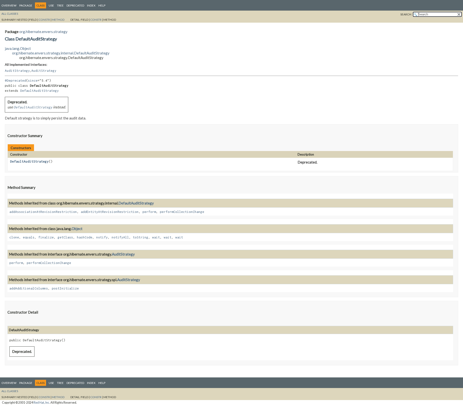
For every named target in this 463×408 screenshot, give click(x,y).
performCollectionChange (182, 212)
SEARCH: (406, 14)
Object (77, 228)
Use (51, 5)
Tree (60, 5)
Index (91, 5)
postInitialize (65, 288)
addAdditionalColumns (28, 288)
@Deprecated (15, 80)
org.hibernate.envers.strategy (43, 31)
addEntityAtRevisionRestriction (110, 212)
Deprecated (75, 5)
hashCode (84, 237)
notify (102, 237)
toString (140, 237)
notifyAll (120, 237)
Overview (8, 5)
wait (156, 237)
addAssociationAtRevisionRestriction (43, 212)
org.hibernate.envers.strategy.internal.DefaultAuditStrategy (60, 53)
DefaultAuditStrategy (39, 90)
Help (101, 5)
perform (149, 212)
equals (28, 237)
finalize (46, 237)
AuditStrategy (17, 70)
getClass (65, 237)
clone (14, 237)
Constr (44, 19)
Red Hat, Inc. (42, 402)
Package (25, 5)
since (33, 80)
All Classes (9, 13)
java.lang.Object (18, 48)
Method (58, 19)
